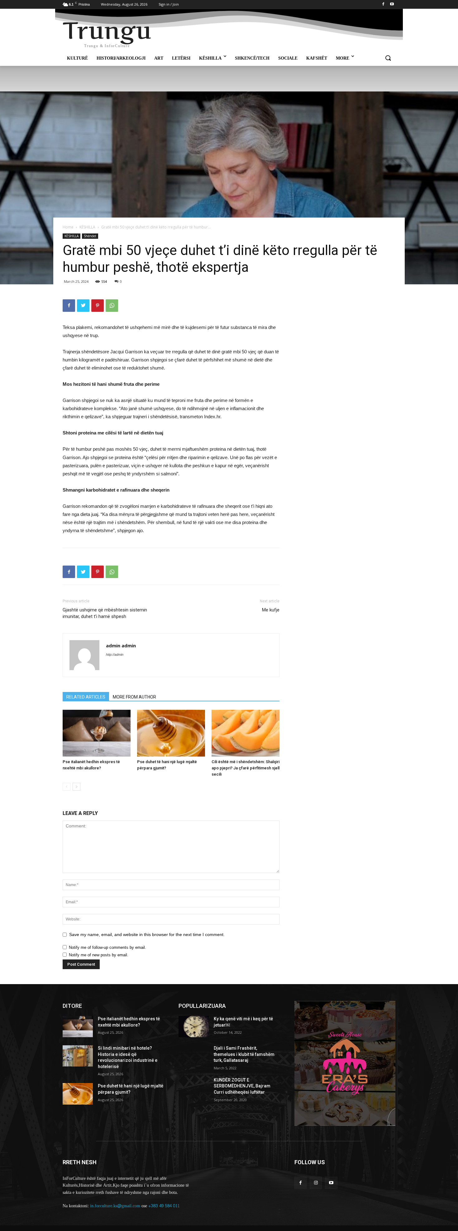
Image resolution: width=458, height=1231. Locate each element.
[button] (387, 58)
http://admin (114, 654)
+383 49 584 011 (164, 1206)
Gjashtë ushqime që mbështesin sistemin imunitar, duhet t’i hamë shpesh (105, 613)
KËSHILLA (87, 227)
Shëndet (90, 236)
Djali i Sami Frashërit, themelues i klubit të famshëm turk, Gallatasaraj (244, 1054)
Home (68, 227)
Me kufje (270, 610)
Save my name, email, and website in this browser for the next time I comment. (147, 934)
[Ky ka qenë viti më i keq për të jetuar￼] (194, 1026)
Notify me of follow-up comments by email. (107, 947)
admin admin (121, 645)
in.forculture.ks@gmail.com (115, 1206)
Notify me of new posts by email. (98, 955)
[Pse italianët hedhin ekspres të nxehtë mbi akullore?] (97, 733)
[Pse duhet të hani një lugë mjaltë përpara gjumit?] (171, 733)
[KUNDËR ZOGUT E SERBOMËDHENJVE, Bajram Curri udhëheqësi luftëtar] (194, 1087)
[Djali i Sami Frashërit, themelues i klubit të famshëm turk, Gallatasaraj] (194, 1056)
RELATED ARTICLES (85, 696)
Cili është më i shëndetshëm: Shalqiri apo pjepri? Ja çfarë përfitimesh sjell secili (245, 768)
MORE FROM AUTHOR (134, 696)
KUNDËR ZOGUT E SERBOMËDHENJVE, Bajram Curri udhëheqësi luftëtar (242, 1086)
